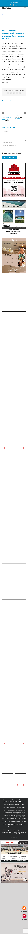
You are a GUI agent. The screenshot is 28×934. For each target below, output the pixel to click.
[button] (3, 113)
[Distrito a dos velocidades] (20, 104)
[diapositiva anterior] (4, 336)
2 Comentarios (6, 121)
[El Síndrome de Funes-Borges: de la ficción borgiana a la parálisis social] (7, 104)
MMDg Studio (19, 822)
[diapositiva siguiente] (23, 336)
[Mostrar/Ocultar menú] (24, 8)
